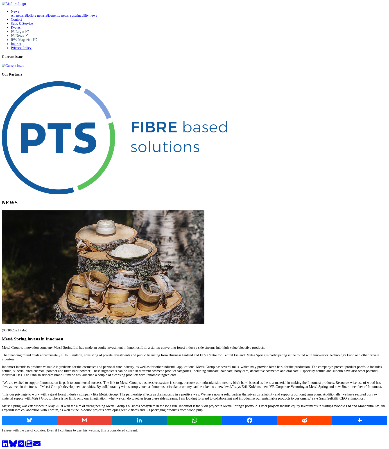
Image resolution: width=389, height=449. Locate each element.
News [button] (15, 11)
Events (15, 27)
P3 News (18, 36)
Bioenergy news (57, 15)
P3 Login (18, 32)
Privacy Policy (21, 48)
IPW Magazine (22, 40)
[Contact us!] (37, 445)
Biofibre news (35, 15)
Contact (16, 19)
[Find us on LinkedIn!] (5, 445)
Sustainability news (83, 15)
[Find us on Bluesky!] (13, 445)
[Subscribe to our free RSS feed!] (21, 445)
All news (17, 15)
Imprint (16, 44)
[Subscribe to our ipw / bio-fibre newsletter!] (29, 445)
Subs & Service (22, 23)
